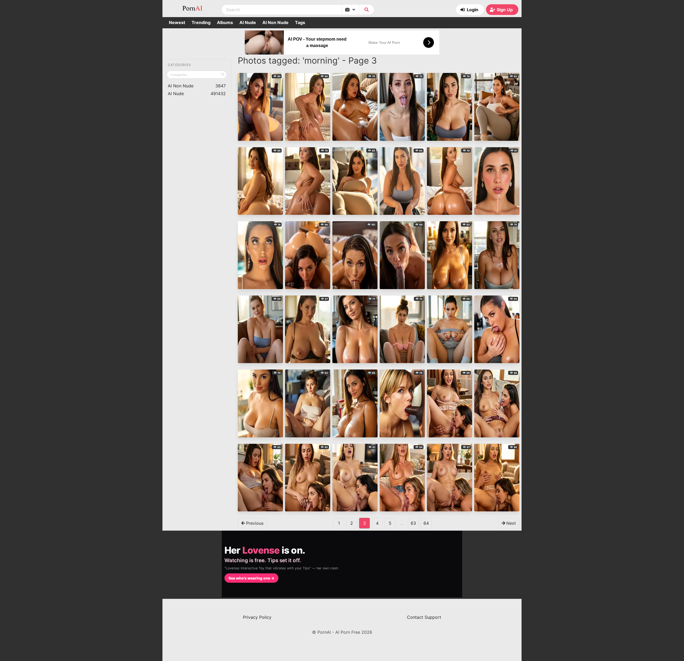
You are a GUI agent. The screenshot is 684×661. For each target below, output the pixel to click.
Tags (300, 22)
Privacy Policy (257, 617)
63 (413, 523)
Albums (225, 22)
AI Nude (247, 22)
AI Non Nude (275, 22)
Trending (201, 22)
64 (426, 523)
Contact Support (424, 617)
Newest (177, 22)
